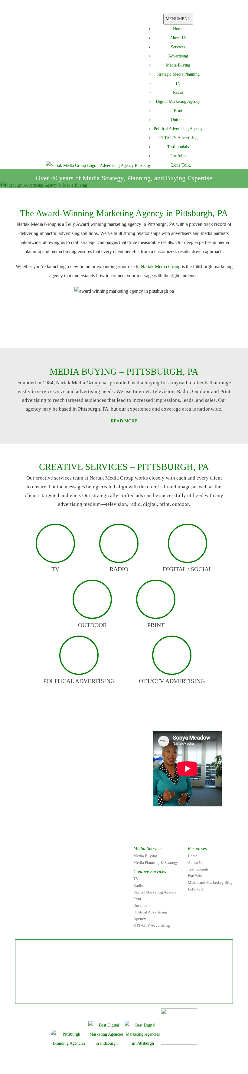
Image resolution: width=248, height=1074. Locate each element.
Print (178, 110)
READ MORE (124, 420)
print (156, 625)
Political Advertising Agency (178, 128)
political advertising (79, 681)
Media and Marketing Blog (210, 882)
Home (178, 29)
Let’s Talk (196, 889)
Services (178, 47)
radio (118, 569)
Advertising (178, 56)
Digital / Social (187, 569)
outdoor (92, 625)
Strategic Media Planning (178, 74)
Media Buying (178, 65)
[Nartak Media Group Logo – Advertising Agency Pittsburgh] (99, 165)
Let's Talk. (181, 165)
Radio (178, 92)
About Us (178, 38)
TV (178, 83)
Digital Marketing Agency (178, 101)
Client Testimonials (80, 334)
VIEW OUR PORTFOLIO (160, 334)
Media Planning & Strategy (155, 862)
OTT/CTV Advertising (177, 137)
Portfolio (178, 156)
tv (55, 569)
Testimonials (178, 147)
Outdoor (178, 119)
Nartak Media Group (161, 266)
